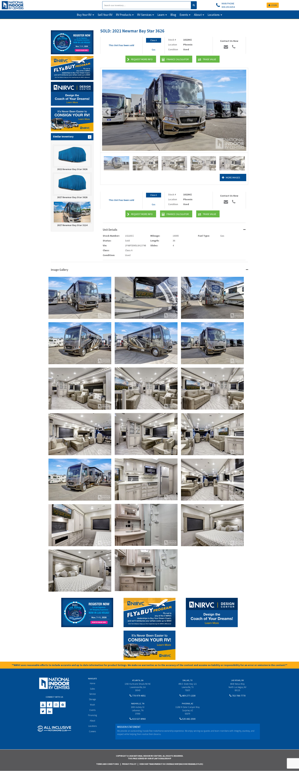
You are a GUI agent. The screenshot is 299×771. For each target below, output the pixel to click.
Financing (92, 715)
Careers (92, 731)
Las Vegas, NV (237, 680)
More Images (233, 177)
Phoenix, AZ (187, 703)
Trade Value (209, 59)
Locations (92, 726)
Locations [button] (214, 15)
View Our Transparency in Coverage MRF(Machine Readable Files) (171, 764)
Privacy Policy (129, 764)
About (92, 720)
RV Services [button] (144, 15)
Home (92, 683)
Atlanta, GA (137, 680)
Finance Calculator (178, 59)
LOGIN (274, 5)
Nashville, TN (137, 703)
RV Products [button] (123, 15)
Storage (92, 699)
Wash (92, 704)
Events (92, 710)
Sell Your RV (105, 15)
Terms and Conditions (107, 764)
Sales (92, 688)
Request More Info (142, 59)
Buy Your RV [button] (84, 15)
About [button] (198, 15)
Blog (173, 15)
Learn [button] (160, 15)
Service (92, 693)
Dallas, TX (187, 680)
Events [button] (184, 15)
